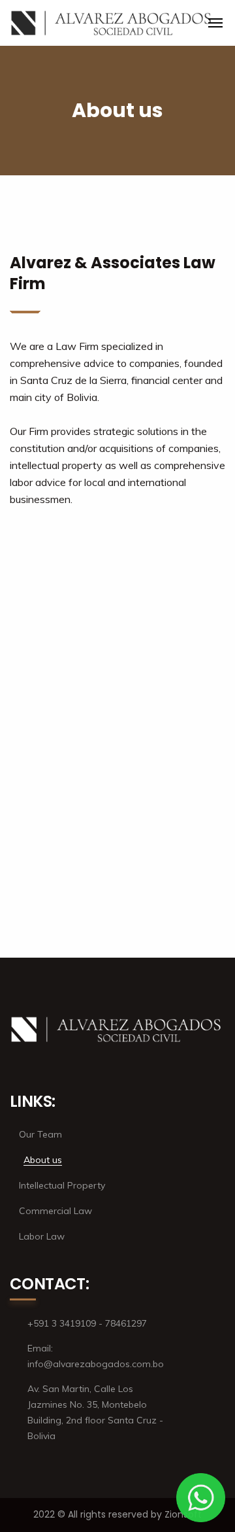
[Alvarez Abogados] (112, 23)
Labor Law (42, 1236)
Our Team (40, 1134)
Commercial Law (55, 1211)
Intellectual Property (62, 1185)
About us (43, 1160)
